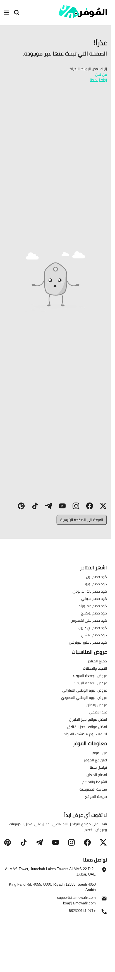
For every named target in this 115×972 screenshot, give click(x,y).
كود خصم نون (96, 576)
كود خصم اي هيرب (92, 627)
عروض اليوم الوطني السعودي (84, 697)
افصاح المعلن (97, 774)
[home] (83, 12)
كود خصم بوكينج (94, 613)
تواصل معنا (98, 79)
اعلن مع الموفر (95, 760)
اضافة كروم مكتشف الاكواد (85, 734)
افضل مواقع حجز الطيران (88, 719)
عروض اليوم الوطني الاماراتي (84, 690)
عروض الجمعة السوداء (90, 675)
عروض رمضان (97, 704)
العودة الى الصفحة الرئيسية (81, 519)
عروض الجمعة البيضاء (90, 683)
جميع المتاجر (97, 661)
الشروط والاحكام (94, 781)
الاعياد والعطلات (95, 668)
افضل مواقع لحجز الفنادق (87, 726)
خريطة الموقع (96, 796)
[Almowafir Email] (104, 900)
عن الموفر (99, 752)
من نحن (101, 74)
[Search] (17, 12)
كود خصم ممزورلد (93, 605)
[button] (103, 506)
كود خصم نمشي (94, 635)
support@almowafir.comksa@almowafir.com (76, 900)
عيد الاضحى (98, 712)
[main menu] (6, 12)
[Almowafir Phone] (104, 913)
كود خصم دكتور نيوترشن (88, 642)
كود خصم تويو (96, 584)
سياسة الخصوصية (93, 789)
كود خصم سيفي (94, 598)
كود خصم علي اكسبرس (89, 620)
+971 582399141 (82, 911)
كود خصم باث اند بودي (90, 591)
